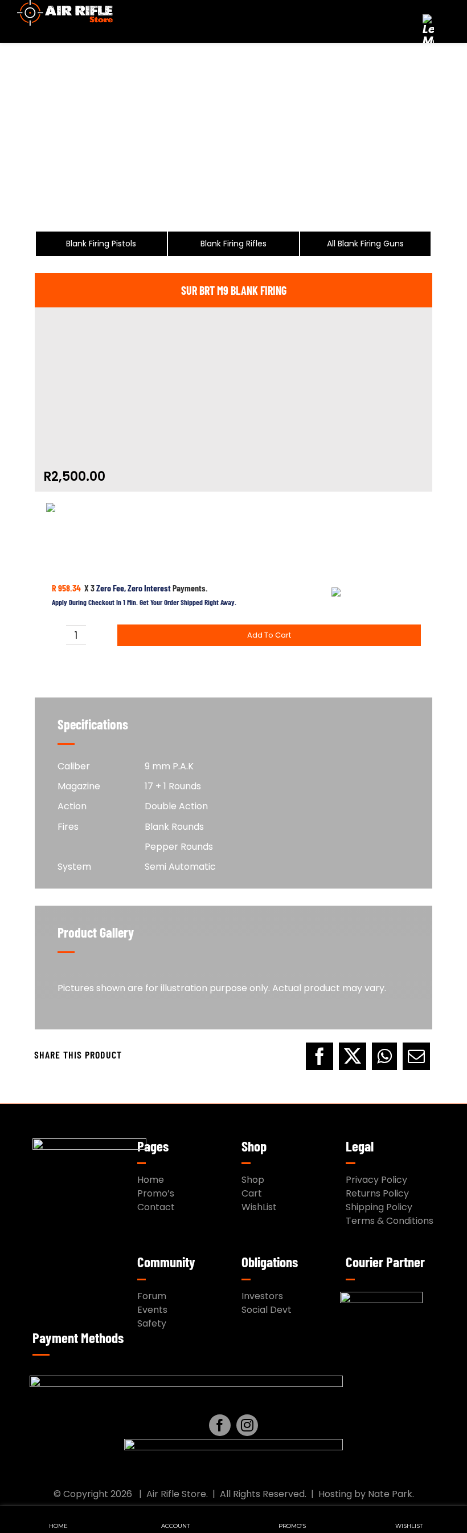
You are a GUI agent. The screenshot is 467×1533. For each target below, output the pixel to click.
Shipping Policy (379, 1207)
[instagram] (247, 1425)
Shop (252, 1179)
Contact (156, 1207)
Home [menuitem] (58, 1526)
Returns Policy (377, 1193)
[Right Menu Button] (442, 20)
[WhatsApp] (384, 1055)
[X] (352, 1055)
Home (150, 1179)
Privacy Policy (376, 1179)
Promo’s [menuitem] (292, 1526)
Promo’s (155, 1193)
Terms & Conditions (389, 1220)
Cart (251, 1193)
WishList (259, 1207)
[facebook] (220, 1425)
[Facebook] (319, 1055)
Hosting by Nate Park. (366, 1493)
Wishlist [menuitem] (409, 1526)
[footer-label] (233, 1443)
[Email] (416, 1055)
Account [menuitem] (175, 1526)
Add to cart (269, 635)
